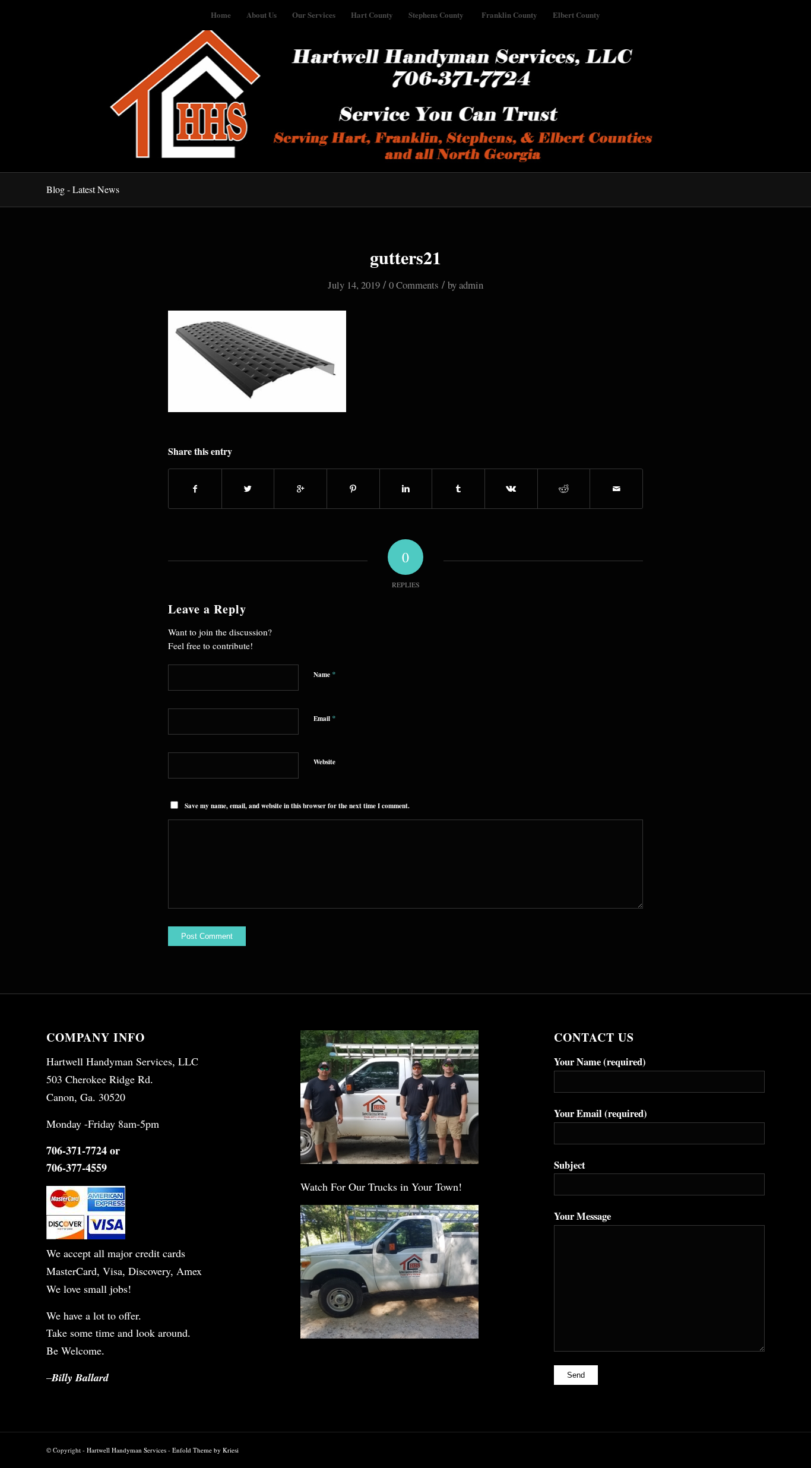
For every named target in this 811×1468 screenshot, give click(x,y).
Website (324, 762)
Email (324, 718)
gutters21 (405, 257)
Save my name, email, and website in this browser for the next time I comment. (297, 806)
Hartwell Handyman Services (127, 1449)
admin (471, 285)
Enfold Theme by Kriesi (205, 1449)
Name (324, 674)
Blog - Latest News (82, 189)
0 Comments (414, 285)
